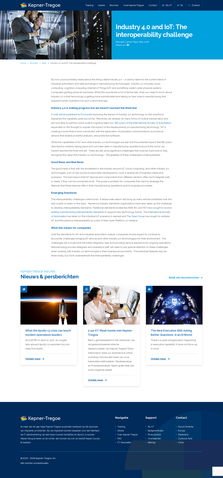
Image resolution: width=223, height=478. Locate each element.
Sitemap (152, 442)
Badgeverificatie (155, 430)
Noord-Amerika (185, 426)
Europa (181, 430)
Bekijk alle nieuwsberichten (184, 277)
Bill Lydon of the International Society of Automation (143, 123)
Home (23, 63)
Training (89, 5)
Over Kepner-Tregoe (133, 5)
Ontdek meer (33, 358)
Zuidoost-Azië (185, 438)
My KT (151, 426)
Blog (44, 63)
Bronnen (114, 5)
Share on (121, 45)
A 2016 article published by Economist (71, 114)
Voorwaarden (154, 438)
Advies (101, 5)
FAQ (119, 438)
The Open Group (136, 216)
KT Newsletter (124, 442)
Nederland (183, 434)
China (181, 442)
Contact (153, 5)
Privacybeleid (154, 434)
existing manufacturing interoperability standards (77, 212)
